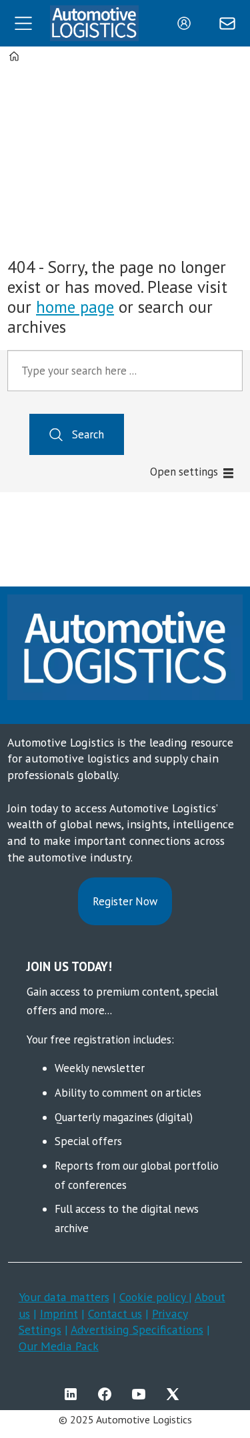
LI (74, 1394)
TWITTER (176, 1394)
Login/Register (187, 23)
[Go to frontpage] (95, 23)
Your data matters (64, 1296)
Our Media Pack (59, 1346)
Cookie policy (154, 1296)
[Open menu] (23, 23)
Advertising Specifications (137, 1329)
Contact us (115, 1313)
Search (88, 434)
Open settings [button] (184, 471)
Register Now (125, 901)
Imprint (59, 1313)
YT (142, 1394)
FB (108, 1394)
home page (75, 306)
